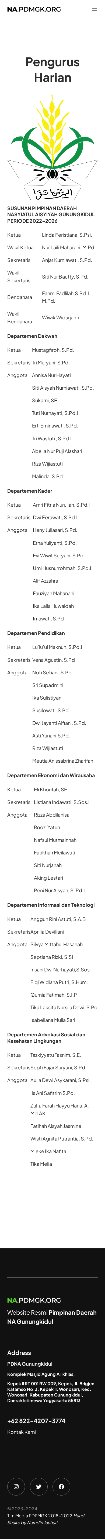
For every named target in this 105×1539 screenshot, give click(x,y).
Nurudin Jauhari (42, 1522)
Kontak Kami (21, 1432)
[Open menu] (94, 9)
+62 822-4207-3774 (36, 1420)
